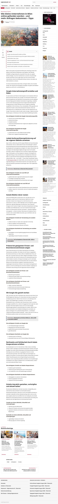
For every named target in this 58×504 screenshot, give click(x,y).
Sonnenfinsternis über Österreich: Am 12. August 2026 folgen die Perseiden (49, 233)
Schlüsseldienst (46, 216)
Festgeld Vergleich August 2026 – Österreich (40, 485)
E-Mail (8, 461)
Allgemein (28, 8)
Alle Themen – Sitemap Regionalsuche (9, 493)
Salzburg (44, 43)
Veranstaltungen (27, 5)
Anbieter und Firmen (34, 8)
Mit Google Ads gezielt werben (13, 62)
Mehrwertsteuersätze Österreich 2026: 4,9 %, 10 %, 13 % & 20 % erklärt (52, 180)
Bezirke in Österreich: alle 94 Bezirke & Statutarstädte (51, 146)
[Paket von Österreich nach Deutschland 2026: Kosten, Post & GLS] (7, 434)
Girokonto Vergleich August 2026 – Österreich (40, 488)
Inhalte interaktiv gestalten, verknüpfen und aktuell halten (18, 66)
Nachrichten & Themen (20, 8)
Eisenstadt (45, 37)
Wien (33, 5)
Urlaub (17, 5)
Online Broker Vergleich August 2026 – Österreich (41, 483)
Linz (43, 46)
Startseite (3, 483)
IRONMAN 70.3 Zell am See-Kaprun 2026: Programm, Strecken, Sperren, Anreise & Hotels (48, 256)
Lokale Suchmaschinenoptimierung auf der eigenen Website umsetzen (21, 56)
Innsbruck (45, 48)
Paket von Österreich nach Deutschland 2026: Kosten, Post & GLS (6, 442)
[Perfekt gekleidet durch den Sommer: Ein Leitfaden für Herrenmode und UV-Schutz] (19, 434)
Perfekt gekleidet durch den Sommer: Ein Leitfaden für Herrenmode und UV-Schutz (18, 443)
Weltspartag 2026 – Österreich (36, 496)
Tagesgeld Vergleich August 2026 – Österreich (40, 493)
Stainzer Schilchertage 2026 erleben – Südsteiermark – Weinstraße (48, 264)
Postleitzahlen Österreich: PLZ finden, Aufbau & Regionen (51, 96)
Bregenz (44, 50)
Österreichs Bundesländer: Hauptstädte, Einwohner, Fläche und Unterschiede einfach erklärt (49, 250)
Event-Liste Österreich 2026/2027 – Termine (49, 260)
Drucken (3, 57)
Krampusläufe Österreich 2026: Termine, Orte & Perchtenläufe (51, 129)
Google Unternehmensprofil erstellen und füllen (16, 54)
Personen (45, 213)
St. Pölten (45, 39)
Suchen (54, 2)
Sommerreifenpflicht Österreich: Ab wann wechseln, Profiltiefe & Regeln (52, 162)
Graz (21, 5)
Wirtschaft (12, 5)
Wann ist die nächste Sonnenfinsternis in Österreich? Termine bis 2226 (49, 237)
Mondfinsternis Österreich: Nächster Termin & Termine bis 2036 (49, 246)
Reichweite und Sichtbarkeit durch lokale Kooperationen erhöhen (20, 64)
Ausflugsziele (7, 8)
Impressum (37, 5)
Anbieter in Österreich (6, 485)
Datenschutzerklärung (6, 490)
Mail (3, 52)
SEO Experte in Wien (12, 160)
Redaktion (7, 22)
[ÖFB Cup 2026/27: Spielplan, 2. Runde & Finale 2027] (32, 434)
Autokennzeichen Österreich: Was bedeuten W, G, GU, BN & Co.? (48, 242)
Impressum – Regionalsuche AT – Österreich (11, 488)
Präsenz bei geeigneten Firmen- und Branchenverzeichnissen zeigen (20, 60)
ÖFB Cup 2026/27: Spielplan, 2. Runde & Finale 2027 (31, 442)
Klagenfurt (45, 41)
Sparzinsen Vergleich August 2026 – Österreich (40, 490)
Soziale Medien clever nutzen (12, 58)
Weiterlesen (4, 454)
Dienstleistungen (46, 8)
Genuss (44, 207)
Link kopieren (13, 461)
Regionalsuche (4, 5)
